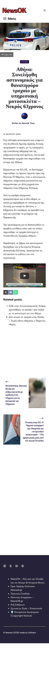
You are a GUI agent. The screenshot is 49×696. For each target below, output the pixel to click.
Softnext (32, 632)
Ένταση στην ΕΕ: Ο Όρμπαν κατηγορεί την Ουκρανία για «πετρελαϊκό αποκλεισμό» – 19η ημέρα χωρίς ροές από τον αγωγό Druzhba (33, 431)
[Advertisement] (24, 353)
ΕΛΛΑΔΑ (24, 62)
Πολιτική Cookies (20, 593)
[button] (44, 10)
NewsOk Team (28, 123)
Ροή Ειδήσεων (18, 604)
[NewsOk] (15, 10)
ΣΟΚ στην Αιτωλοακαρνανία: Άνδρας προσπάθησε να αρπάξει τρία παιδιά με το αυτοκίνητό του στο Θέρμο (27, 309)
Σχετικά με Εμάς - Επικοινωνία (26, 608)
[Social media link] (4, 566)
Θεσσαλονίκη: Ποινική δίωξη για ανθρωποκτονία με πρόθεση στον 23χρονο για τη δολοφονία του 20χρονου (16, 394)
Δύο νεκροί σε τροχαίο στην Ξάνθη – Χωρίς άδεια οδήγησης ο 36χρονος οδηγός (27, 320)
